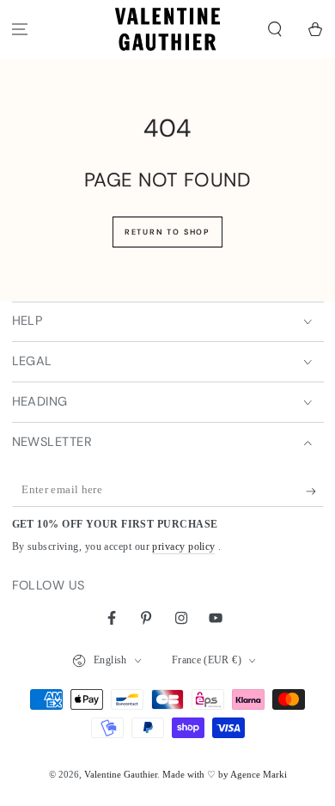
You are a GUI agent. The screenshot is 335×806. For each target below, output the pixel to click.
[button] (274, 29)
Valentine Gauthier (120, 774)
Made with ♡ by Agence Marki (224, 774)
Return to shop (167, 232)
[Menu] (20, 29)
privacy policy (183, 547)
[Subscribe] (315, 491)
